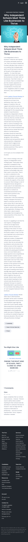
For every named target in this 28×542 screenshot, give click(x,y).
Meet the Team (5, 437)
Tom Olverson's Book (7, 488)
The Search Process (15, 358)
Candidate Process (6, 467)
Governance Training (20, 456)
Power (8, 331)
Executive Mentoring (20, 447)
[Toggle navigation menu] (26, 3)
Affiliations (4, 449)
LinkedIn (18, 478)
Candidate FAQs (5, 480)
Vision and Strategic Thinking (15, 12)
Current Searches (6, 469)
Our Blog (18, 474)
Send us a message (6, 509)
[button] (13, 370)
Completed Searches (21, 469)
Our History (4, 447)
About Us (4, 435)
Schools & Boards (20, 435)
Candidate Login (5, 474)
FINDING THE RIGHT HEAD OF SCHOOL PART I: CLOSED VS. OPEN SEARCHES (14, 364)
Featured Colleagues (6, 486)
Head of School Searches (13, 327)
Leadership (9, 323)
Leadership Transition (21, 445)
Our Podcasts (19, 476)
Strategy (18, 458)
